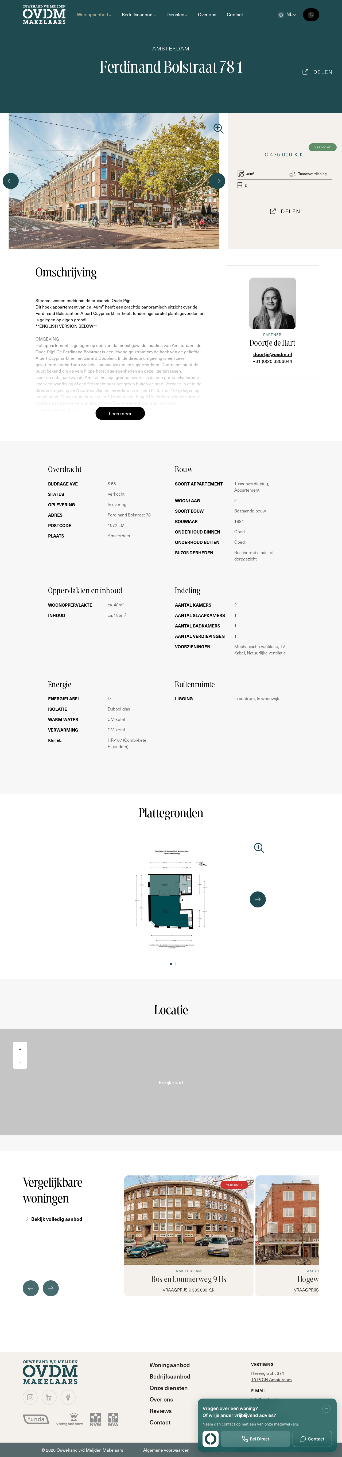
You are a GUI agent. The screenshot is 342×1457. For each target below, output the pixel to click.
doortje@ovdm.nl (272, 354)
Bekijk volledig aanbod (56, 1218)
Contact (235, 14)
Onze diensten (169, 1387)
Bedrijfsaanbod (137, 14)
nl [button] (289, 14)
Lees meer (120, 413)
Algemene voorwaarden (166, 1450)
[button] (114, 246)
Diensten (175, 14)
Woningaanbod (92, 14)
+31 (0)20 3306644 (272, 361)
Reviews (161, 1410)
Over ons (207, 14)
